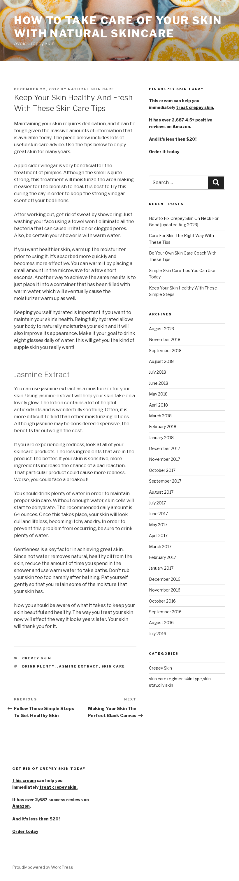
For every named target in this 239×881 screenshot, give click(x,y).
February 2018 (162, 426)
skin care (113, 666)
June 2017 (158, 513)
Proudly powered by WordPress (42, 867)
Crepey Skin (37, 658)
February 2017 (162, 557)
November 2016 (164, 589)
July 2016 (157, 633)
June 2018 (158, 383)
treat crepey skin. (195, 107)
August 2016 (161, 622)
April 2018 (158, 404)
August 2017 (161, 492)
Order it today (164, 151)
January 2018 (161, 437)
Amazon (181, 126)
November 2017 (164, 459)
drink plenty (38, 666)
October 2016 (162, 600)
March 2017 (160, 546)
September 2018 (165, 350)
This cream (161, 100)
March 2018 (160, 415)
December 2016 (164, 579)
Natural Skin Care (91, 89)
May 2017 (158, 524)
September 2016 (165, 611)
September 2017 (165, 481)
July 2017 (157, 502)
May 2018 (158, 393)
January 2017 (161, 568)
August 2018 (161, 361)
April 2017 (158, 535)
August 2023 (161, 328)
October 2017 (162, 470)
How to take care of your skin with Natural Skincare (118, 27)
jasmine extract (78, 666)
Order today (25, 831)
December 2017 (164, 448)
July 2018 (157, 372)
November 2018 (164, 339)
